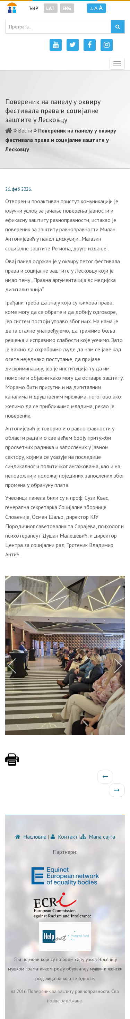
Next (119, 665)
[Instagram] (106, 45)
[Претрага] (117, 26)
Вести (25, 130)
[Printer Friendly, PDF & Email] (12, 763)
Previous (10, 665)
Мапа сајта (101, 836)
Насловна (34, 836)
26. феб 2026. (18, 189)
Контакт (67, 836)
